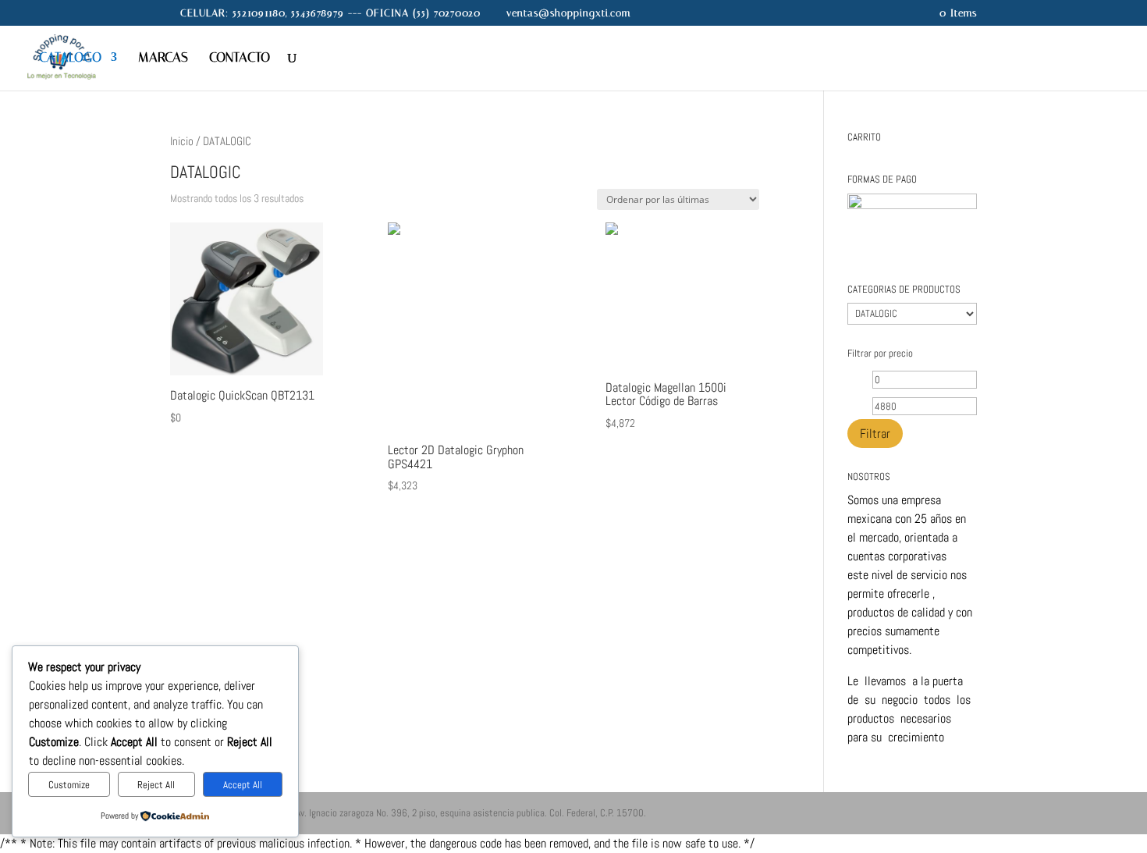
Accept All (242, 784)
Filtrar (875, 433)
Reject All (156, 784)
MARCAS (163, 58)
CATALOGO (70, 58)
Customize (69, 784)
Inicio (182, 141)
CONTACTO (239, 58)
